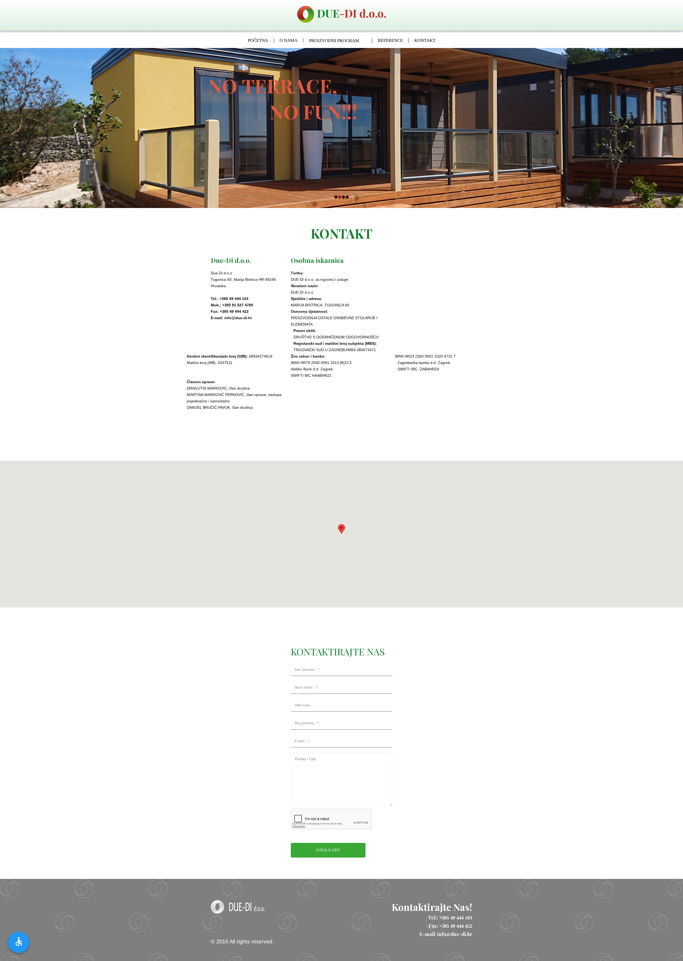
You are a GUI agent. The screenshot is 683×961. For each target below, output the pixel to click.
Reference (390, 40)
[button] (341, 529)
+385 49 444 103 (455, 917)
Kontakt (424, 40)
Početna (258, 40)
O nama (288, 40)
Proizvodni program (334, 40)
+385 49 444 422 (455, 926)
